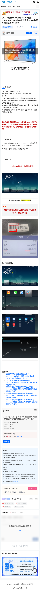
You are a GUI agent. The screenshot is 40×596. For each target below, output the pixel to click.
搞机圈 (3, 6)
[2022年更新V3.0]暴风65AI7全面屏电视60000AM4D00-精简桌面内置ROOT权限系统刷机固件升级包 (21, 402)
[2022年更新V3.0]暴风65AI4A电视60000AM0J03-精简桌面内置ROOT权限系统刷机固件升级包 (21, 382)
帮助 (18, 6)
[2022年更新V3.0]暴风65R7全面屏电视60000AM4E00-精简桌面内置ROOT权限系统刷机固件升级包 (21, 389)
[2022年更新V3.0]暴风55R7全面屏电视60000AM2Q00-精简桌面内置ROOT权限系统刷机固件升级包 (21, 395)
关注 (29, 33)
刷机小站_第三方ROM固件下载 (25, 584)
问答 (9, 6)
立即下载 (6, 442)
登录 (20, 530)
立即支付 (19, 436)
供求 (14, 6)
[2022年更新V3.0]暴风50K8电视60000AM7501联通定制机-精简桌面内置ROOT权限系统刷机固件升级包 (20, 376)
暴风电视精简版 (7, 27)
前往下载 (35, 27)
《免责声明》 (15, 481)
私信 (35, 33)
